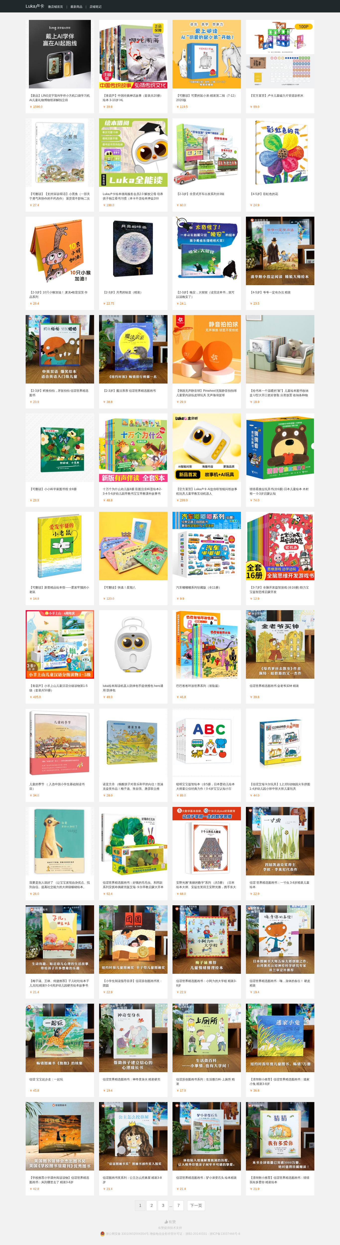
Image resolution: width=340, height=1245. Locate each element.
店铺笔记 (96, 6)
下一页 (196, 1205)
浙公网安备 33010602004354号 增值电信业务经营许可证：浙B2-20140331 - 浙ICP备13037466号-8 (173, 1234)
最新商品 (76, 6)
